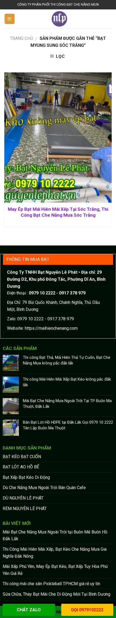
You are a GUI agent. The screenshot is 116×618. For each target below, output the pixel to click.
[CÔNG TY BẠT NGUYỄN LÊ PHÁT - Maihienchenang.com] (59, 18)
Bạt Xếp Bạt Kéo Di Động (26, 477)
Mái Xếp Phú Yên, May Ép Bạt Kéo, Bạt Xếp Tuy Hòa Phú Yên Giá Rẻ (55, 570)
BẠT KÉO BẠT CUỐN (22, 456)
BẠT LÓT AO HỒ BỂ (21, 466)
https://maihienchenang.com (51, 328)
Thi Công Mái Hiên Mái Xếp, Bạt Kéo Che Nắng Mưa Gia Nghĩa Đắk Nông (55, 553)
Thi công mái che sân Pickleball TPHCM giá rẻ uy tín (51, 583)
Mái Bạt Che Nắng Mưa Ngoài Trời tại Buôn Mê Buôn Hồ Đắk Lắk (55, 535)
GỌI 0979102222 (87, 609)
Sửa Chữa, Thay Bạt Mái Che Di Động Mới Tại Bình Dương (56, 594)
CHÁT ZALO (29, 609)
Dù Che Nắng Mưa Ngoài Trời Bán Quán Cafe (44, 487)
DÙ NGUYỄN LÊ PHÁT (23, 498)
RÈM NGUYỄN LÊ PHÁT (25, 508)
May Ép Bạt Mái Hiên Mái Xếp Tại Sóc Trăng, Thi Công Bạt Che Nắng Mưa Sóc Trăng (58, 212)
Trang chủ (21, 38)
